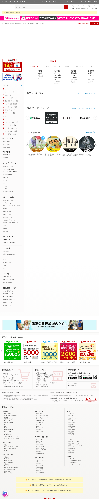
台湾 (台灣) (71, 473)
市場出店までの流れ (41, 394)
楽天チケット (39, 480)
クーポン (5, 208)
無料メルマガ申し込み (8, 394)
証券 (45, 2)
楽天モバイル (39, 454)
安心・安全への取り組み (9, 392)
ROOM (4, 265)
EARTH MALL (6, 240)
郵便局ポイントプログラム (10, 299)
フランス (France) (73, 477)
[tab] (33, 89)
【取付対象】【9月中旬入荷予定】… (55, 226)
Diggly (4, 268)
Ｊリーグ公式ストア (8, 191)
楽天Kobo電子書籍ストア (10, 430)
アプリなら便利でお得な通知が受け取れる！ (79, 388)
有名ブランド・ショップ (9, 166)
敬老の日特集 (6, 154)
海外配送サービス (7, 305)
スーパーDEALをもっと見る (86, 116)
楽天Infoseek (39, 459)
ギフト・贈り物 (7, 277)
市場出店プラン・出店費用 (43, 392)
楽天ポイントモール (73, 458)
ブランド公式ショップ (8, 169)
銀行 (50, 2)
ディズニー (6, 177)
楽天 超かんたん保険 (9, 484)
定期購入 (5, 225)
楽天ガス (70, 430)
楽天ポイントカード (73, 456)
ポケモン (5, 186)
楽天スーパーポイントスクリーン (77, 460)
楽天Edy (6, 465)
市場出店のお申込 (40, 390)
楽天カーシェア (40, 437)
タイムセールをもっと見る (87, 238)
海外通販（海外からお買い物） (11, 223)
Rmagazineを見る (89, 293)
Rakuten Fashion (7, 174)
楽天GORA (39, 439)
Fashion (29, 2)
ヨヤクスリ (71, 432)
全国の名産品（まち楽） (9, 254)
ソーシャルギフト (7, 282)
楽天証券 (6, 473)
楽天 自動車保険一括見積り (11, 482)
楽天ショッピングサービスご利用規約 (12, 398)
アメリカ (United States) (74, 475)
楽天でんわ (39, 458)
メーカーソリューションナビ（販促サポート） (48, 398)
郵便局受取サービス (8, 294)
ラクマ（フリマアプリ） (9, 242)
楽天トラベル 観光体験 (42, 430)
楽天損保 (6, 479)
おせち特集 (6, 157)
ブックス (55, 2)
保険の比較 (7, 486)
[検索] (66, 7)
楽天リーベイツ (8, 446)
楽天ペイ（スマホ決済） (10, 463)
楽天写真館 (71, 446)
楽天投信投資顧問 (8, 477)
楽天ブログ (39, 466)
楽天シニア (71, 435)
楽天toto (38, 441)
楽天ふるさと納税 (7, 217)
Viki (37, 477)
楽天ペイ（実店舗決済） (42, 402)
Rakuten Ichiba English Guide (10, 390)
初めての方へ (6, 388)
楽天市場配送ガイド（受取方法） (11, 396)
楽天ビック (7, 435)
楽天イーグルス (40, 485)
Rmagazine (6, 251)
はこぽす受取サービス (8, 296)
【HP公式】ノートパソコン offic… (88, 226)
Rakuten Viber (40, 468)
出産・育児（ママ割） (8, 279)
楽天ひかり (39, 456)
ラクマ (6, 441)
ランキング (12, 2)
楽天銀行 (6, 472)
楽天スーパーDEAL (8, 200)
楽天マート (7, 442)
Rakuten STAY (40, 434)
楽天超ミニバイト (73, 467)
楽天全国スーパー (8, 444)
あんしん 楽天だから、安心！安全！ (91, 415)
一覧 (20, 86)
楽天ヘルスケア (72, 434)
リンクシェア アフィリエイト (44, 465)
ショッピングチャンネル (9, 220)
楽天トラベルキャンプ (42, 432)
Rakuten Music (40, 482)
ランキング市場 (7, 262)
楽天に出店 (88, 2)
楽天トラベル (39, 428)
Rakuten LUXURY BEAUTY (10, 172)
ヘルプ (95, 2)
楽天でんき (71, 428)
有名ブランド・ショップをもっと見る (83, 184)
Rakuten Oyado (40, 435)
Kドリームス (39, 446)
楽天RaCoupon (8, 450)
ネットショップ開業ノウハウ (43, 396)
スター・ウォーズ (7, 183)
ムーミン (5, 189)
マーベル (5, 180)
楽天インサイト (72, 465)
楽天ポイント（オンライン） (43, 400)
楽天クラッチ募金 (72, 398)
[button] (78, 7)
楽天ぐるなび (71, 441)
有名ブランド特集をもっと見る (85, 268)
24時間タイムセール (8, 203)
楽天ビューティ (72, 437)
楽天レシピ (71, 439)
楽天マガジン (39, 478)
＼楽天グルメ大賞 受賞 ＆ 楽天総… (33, 226)
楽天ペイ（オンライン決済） (11, 461)
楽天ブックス (7, 428)
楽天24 (6, 432)
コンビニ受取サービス (8, 291)
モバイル (4, 2)
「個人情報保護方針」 (27, 414)
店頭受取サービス (7, 302)
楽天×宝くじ (39, 442)
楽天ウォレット (8, 475)
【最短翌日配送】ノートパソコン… (66, 226)
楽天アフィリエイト (41, 463)
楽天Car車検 (71, 444)
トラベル (35, 2)
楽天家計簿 (71, 450)
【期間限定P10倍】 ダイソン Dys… (44, 226)
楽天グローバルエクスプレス (11, 453)
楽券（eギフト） (7, 231)
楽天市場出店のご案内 (41, 388)
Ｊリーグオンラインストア (11, 451)
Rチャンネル (39, 475)
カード (41, 2)
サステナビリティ (72, 400)
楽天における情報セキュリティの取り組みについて (63, 408)
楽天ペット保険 (8, 488)
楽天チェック (71, 463)
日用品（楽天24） (7, 211)
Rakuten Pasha (72, 461)
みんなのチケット (41, 484)
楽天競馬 (38, 444)
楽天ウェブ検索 (40, 461)
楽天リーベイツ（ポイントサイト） (12, 206)
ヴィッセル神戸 (40, 487)
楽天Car (70, 442)
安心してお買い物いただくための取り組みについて (63, 413)
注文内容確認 (7, 402)
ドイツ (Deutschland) (74, 479)
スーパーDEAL (21, 2)
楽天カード (7, 460)
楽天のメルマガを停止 (17, 402)
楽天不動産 (71, 448)
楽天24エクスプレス (8, 214)
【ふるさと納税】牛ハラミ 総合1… (77, 226)
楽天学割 (5, 228)
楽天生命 (6, 481)
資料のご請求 (49, 390)
